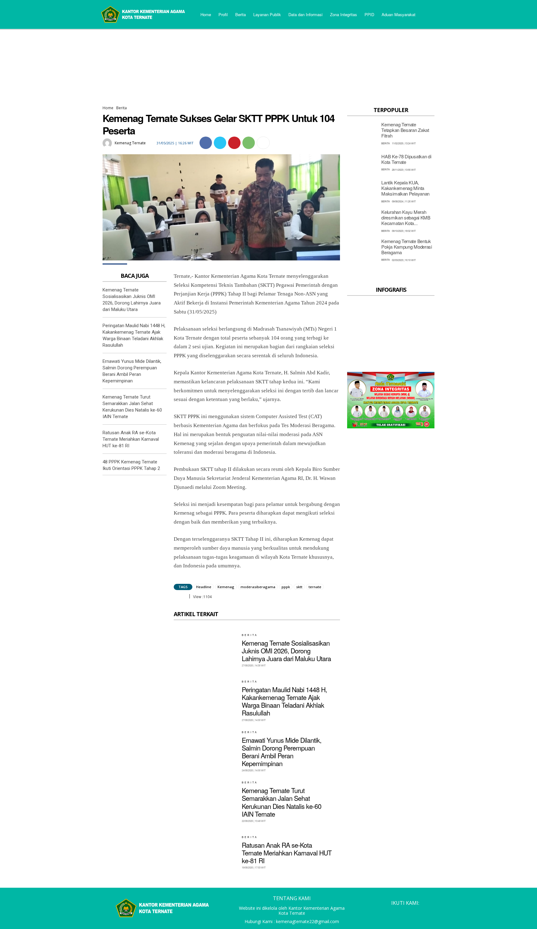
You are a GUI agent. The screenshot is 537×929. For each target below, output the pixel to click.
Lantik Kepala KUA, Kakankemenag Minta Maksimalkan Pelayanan (405, 188)
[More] (263, 143)
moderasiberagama (258, 586)
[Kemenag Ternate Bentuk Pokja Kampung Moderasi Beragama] (362, 249)
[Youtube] (429, 913)
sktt (299, 586)
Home (108, 107)
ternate (315, 586)
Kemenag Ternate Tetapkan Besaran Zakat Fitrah (405, 130)
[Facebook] (206, 143)
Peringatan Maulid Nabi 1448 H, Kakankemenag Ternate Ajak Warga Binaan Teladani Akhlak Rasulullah (284, 701)
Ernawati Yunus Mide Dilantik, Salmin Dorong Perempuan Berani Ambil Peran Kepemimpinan (281, 751)
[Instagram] (394, 913)
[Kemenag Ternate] (108, 143)
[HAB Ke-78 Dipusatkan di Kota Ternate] (362, 162)
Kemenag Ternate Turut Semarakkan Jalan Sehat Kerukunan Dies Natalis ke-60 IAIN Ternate (281, 802)
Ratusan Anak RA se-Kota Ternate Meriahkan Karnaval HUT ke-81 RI (131, 439)
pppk (286, 586)
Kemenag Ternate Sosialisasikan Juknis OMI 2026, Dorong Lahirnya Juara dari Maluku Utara (286, 650)
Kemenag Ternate (130, 143)
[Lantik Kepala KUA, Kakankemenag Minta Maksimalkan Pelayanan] (362, 191)
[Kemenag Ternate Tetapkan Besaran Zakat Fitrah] (362, 133)
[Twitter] (220, 143)
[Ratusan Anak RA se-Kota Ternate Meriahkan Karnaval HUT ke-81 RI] (205, 852)
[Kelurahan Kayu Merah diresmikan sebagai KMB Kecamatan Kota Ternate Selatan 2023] (362, 220)
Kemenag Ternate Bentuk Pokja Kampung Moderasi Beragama (406, 246)
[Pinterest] (234, 143)
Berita (121, 107)
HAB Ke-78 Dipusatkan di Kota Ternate (406, 159)
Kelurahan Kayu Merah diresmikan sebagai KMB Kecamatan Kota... (405, 217)
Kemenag (226, 586)
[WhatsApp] (248, 143)
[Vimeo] (418, 913)
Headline (203, 586)
